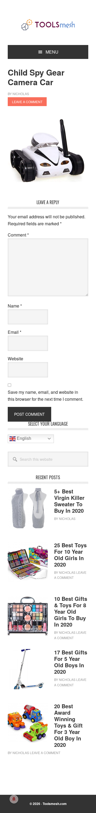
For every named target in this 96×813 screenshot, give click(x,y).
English (23, 438)
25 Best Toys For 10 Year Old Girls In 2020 (70, 554)
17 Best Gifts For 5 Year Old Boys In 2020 (70, 661)
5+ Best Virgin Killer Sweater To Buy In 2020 (69, 500)
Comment (18, 235)
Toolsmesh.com (55, 803)
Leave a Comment (27, 101)
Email (14, 332)
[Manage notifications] (14, 799)
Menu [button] (52, 52)
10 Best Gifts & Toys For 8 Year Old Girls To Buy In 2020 (70, 611)
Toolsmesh (48, 24)
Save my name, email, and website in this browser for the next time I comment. (45, 395)
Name (15, 306)
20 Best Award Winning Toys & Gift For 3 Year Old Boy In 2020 (68, 725)
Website (15, 358)
